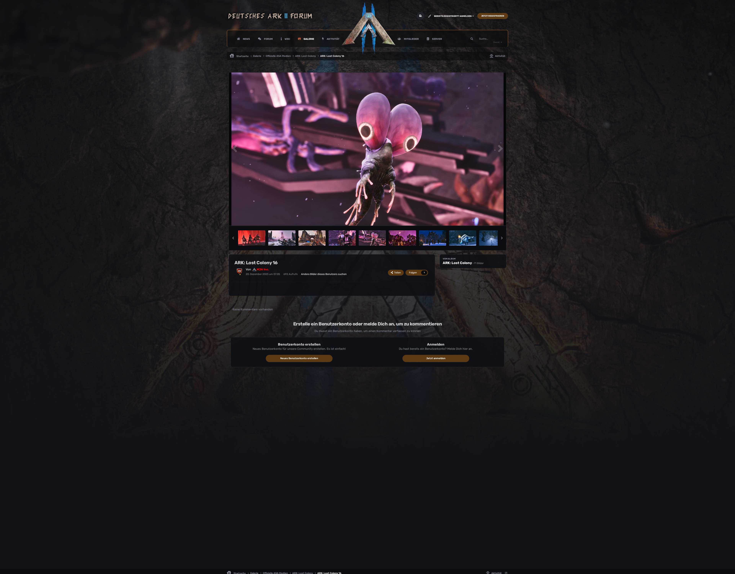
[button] (233, 238)
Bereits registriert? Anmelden (453, 16)
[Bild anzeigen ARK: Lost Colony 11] (492, 238)
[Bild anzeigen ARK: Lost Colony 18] (312, 238)
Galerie (308, 39)
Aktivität (332, 39)
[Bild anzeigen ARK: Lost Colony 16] (372, 238)
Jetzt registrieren (492, 16)
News (246, 39)
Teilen (397, 272)
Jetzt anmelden (435, 358)
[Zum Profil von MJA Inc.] (239, 271)
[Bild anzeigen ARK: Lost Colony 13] (432, 238)
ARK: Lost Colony (457, 263)
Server (436, 39)
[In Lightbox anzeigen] (367, 149)
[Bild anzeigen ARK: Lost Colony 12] (462, 238)
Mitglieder (411, 39)
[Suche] (472, 39)
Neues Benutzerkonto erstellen (299, 358)
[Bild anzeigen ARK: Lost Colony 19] (281, 238)
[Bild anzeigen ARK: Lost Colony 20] (251, 238)
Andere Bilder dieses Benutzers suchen (324, 274)
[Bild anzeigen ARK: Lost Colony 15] (402, 238)
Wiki (287, 39)
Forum (268, 39)
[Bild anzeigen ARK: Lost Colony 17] (342, 238)
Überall (496, 42)
